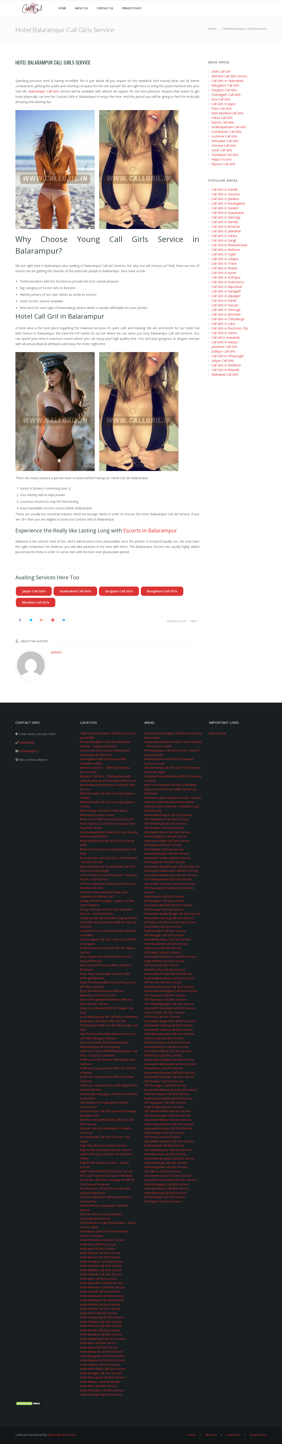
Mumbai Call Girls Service (229, 76)
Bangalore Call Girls (162, 591)
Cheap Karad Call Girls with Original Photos (108, 918)
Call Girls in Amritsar (226, 226)
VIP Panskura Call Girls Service (164, 995)
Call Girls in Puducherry (228, 282)
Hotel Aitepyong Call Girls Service (102, 1317)
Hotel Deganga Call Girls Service (165, 1163)
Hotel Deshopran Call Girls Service (167, 1042)
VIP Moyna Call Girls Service (162, 982)
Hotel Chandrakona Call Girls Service (168, 1124)
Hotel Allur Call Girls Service (98, 1386)
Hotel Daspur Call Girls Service (164, 1133)
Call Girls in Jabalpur (225, 199)
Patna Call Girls (222, 118)
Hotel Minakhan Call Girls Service (166, 1188)
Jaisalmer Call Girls (224, 347)
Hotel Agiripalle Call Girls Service (101, 1283)
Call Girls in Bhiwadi (225, 370)
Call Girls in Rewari (224, 268)
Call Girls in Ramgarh (226, 291)
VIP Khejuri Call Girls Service (163, 1055)
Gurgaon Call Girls (119, 591)
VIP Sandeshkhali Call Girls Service (167, 1111)
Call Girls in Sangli (224, 240)
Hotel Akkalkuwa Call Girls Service (102, 1339)
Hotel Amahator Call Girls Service (102, 1390)
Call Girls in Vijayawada (228, 213)
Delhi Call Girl (221, 71)
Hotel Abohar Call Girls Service (100, 1253)
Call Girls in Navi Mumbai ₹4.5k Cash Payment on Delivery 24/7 (104, 894)
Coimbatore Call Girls (226, 131)
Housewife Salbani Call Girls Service (168, 1030)
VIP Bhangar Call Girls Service (164, 909)
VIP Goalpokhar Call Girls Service (166, 819)
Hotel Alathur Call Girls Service (100, 1364)
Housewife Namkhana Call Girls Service (170, 875)
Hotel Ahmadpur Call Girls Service (102, 1287)
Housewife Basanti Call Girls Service (168, 905)
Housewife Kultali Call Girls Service (167, 858)
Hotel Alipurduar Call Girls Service (102, 1377)
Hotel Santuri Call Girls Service (164, 896)
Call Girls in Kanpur (225, 342)
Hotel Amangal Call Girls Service (101, 1394)
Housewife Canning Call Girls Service (168, 918)
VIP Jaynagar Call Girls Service (164, 935)
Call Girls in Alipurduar (227, 286)
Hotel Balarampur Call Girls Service (167, 939)
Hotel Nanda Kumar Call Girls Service (168, 987)
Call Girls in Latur (223, 323)
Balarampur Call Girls (44, 91)
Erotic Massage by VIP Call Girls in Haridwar (108, 1017)
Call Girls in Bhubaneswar (229, 245)
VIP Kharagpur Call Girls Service (165, 1085)
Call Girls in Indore (224, 333)
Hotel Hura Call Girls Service (163, 948)
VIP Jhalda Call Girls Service (162, 952)
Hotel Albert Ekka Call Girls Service (103, 1369)
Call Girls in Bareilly (225, 222)
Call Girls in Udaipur (225, 259)
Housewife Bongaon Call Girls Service (169, 1158)
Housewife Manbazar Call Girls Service (170, 956)
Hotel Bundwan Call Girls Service (166, 944)
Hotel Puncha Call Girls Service (164, 969)
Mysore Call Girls (223, 164)
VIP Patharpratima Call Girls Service (167, 879)
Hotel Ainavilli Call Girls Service (100, 1291)
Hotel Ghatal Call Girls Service (164, 1145)
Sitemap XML (217, 733)
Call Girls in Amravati (226, 314)
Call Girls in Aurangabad (228, 203)
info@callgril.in (28, 751)
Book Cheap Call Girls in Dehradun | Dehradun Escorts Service (104, 813)
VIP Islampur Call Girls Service (164, 828)
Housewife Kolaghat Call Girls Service (169, 1060)
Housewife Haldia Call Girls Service (167, 1051)
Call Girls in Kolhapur (226, 277)
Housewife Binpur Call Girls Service (167, 1120)
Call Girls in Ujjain (224, 254)
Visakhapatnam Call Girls (229, 127)
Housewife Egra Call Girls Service (166, 1047)
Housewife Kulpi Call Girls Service (166, 853)
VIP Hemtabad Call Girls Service (165, 823)
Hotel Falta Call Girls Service (162, 927)
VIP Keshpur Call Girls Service (164, 1081)
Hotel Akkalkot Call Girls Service (101, 1334)
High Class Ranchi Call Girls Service (103, 1145)
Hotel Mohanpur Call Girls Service (166, 1094)
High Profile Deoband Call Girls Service (106, 1150)
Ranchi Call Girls (223, 122)
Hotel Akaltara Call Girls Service (101, 1322)
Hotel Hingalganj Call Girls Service (166, 1184)
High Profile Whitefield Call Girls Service (106, 1171)
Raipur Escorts (222, 159)
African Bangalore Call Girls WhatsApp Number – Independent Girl (105, 744)
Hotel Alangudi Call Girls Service (101, 1352)
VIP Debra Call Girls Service (162, 1137)
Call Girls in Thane (224, 263)
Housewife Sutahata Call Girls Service (169, 1008)
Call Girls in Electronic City (230, 328)
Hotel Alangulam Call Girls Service (102, 1356)
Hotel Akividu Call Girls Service (100, 1330)
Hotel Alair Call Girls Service (98, 1343)
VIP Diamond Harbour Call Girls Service (170, 922)
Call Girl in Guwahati (226, 337)
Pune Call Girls (222, 108)
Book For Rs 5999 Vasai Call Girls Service (107, 819)
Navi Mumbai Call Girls (227, 113)
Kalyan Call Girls (223, 360)
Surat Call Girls (222, 150)
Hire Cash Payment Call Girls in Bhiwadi (106, 1176)
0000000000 (26, 742)
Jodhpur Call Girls (224, 351)
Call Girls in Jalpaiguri (226, 296)
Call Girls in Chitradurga (228, 319)
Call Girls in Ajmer (224, 273)
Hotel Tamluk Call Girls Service (164, 1012)
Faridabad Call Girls (225, 155)
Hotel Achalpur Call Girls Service (101, 1261)
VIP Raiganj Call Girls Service (163, 845)
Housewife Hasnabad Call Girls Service (170, 1180)
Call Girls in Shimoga (226, 217)
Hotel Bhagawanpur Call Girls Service (169, 1034)
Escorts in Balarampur (150, 530)
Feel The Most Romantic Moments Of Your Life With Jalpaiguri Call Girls (107, 1036)
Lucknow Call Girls (224, 136)
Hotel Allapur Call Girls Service (100, 1382)
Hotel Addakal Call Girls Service (101, 1270)
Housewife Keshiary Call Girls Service (169, 1077)
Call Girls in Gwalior (225, 208)
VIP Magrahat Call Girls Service (164, 862)
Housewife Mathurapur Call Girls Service (171, 871)
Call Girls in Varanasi (226, 194)
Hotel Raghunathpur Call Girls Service (169, 978)
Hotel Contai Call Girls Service (164, 1038)
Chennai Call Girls (224, 145)
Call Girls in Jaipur (224, 104)
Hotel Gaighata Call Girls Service (165, 1167)
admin (56, 652)
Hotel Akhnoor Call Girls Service (101, 1326)
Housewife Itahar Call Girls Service (167, 832)
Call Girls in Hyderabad (227, 81)
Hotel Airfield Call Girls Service (100, 1304)
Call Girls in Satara (224, 236)
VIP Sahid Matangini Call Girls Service (169, 1004)
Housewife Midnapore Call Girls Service (170, 1090)
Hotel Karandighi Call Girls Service (166, 841)
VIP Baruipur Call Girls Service (164, 901)
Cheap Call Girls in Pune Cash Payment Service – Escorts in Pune (106, 911)
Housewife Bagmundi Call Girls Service (170, 1021)
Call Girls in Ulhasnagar (228, 356)
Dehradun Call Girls (225, 141)
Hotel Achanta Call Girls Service (101, 1266)
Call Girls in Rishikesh (226, 365)
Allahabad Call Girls (225, 374)
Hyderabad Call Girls (75, 591)
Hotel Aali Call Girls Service (97, 1244)
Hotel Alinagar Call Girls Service (101, 1373)
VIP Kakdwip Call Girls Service (164, 849)
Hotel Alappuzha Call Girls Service (102, 1360)
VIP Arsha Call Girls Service (162, 1017)
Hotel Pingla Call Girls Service (163, 1107)
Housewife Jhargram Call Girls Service (169, 1073)
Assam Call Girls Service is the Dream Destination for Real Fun (105, 752)
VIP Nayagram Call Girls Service (165, 1102)
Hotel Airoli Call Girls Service (98, 1313)
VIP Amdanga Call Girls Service (164, 1197)
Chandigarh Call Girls (226, 94)
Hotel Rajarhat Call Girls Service (165, 1193)
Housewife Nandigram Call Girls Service (170, 991)
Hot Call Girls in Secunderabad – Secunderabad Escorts (101, 1216)
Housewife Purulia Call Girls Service (168, 974)
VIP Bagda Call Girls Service (162, 1201)
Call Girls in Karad (224, 300)
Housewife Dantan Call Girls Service (168, 1128)
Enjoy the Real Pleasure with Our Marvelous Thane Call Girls (102, 993)
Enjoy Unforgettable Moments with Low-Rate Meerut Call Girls (106, 1001)
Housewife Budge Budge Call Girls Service (172, 914)
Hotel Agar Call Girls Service (98, 1279)
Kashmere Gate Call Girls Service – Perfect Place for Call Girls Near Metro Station (172, 800)
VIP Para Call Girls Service (161, 965)
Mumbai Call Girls (35, 602)
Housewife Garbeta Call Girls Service (169, 1141)
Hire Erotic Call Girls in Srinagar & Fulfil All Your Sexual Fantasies (107, 1182)
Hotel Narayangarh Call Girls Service (168, 1098)
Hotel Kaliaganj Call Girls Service (165, 836)
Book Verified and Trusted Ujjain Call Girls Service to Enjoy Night (107, 868)
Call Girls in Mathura (226, 249)
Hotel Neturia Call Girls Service (164, 961)
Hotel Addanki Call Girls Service (101, 1274)
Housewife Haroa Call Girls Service (167, 1176)
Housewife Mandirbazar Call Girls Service (172, 866)
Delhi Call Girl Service (62, 1435)
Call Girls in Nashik (224, 189)
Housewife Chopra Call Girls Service (168, 815)
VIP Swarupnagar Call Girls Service (167, 1115)
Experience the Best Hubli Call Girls (103, 1021)
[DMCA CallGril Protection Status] (28, 1403)
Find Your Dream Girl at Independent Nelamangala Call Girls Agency (104, 1044)
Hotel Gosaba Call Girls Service (165, 931)
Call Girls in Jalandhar (226, 231)
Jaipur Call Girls (34, 591)
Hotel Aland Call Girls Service (99, 1347)
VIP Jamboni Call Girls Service (163, 1068)
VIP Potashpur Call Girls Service (165, 999)
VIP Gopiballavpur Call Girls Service (167, 1150)
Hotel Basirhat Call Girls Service (165, 1154)
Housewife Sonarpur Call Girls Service (169, 884)
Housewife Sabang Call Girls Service (168, 1025)
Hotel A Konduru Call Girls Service (102, 1240)
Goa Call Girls (221, 99)
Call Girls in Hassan (225, 305)
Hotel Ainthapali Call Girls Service (102, 1296)
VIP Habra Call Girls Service (162, 1171)
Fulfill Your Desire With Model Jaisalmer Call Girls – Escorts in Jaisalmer (108, 1053)
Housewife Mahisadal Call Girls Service (170, 1064)
